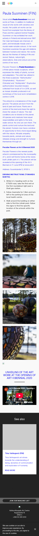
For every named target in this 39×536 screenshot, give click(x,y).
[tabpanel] (19, 449)
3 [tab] (16, 488)
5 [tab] (20, 488)
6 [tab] (22, 488)
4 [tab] (18, 488)
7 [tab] (24, 488)
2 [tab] (14, 488)
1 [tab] (12, 488)
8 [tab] (26, 488)
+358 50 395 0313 (19, 517)
